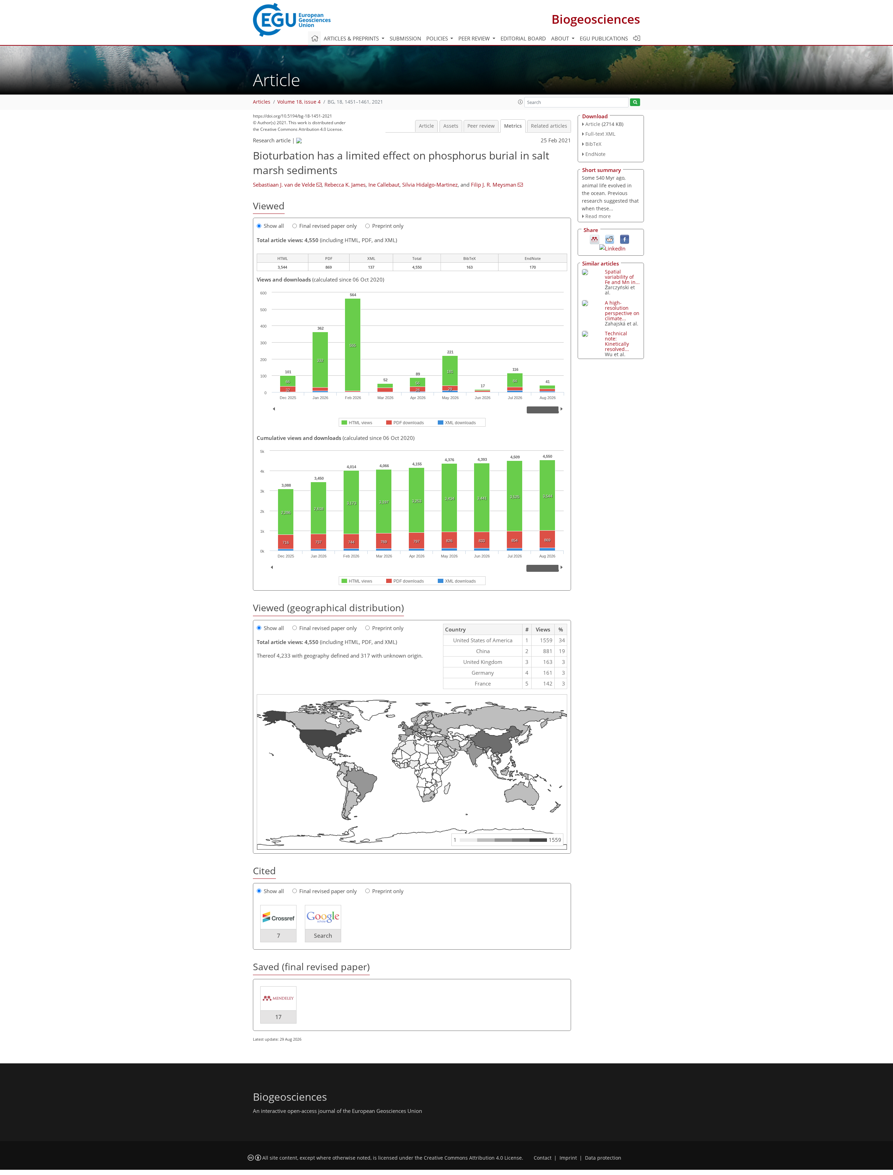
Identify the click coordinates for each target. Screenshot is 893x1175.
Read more (598, 216)
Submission (405, 38)
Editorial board (523, 38)
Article (426, 126)
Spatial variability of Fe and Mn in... (622, 276)
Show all (274, 225)
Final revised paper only (328, 225)
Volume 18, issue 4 (299, 102)
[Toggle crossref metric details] (278, 916)
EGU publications (604, 38)
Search (323, 936)
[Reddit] (609, 238)
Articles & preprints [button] (352, 38)
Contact (542, 1158)
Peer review (481, 126)
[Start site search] (635, 102)
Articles (261, 102)
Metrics (513, 126)
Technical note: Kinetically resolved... (617, 341)
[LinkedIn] (612, 247)
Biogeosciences (595, 19)
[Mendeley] (594, 238)
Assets (450, 126)
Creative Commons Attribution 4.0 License (473, 1158)
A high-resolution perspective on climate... (622, 310)
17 (278, 1017)
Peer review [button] (474, 38)
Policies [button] (437, 38)
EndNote (595, 154)
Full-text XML (600, 133)
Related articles (549, 126)
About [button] (560, 38)
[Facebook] (624, 238)
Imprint (568, 1158)
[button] (520, 102)
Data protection (603, 1158)
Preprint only (388, 225)
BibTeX (593, 144)
